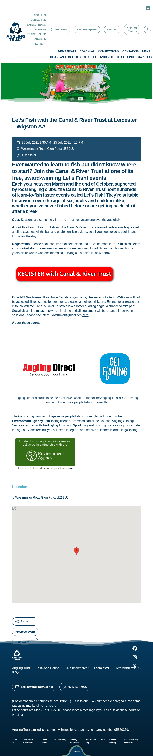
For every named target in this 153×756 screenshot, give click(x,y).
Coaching (87, 51)
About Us (40, 15)
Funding (40, 29)
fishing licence (60, 421)
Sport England (83, 425)
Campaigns (130, 51)
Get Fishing (125, 57)
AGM (103, 740)
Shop (42, 34)
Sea (86, 57)
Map (141, 57)
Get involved (103, 57)
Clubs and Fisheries (65, 57)
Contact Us (38, 20)
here (85, 315)
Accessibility (60, 740)
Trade (31, 34)
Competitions (108, 51)
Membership (67, 51)
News (146, 51)
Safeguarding (36, 24)
